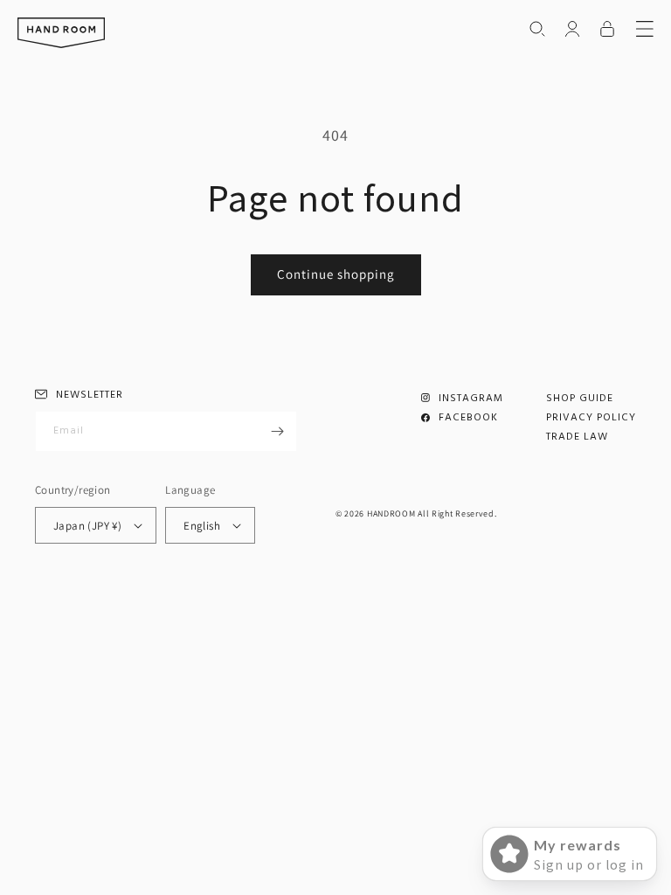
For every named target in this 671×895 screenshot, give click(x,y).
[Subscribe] (277, 431)
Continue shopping (336, 274)
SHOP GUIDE (579, 398)
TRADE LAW (577, 437)
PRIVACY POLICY (591, 418)
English (201, 525)
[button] (537, 28)
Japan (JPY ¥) (87, 525)
